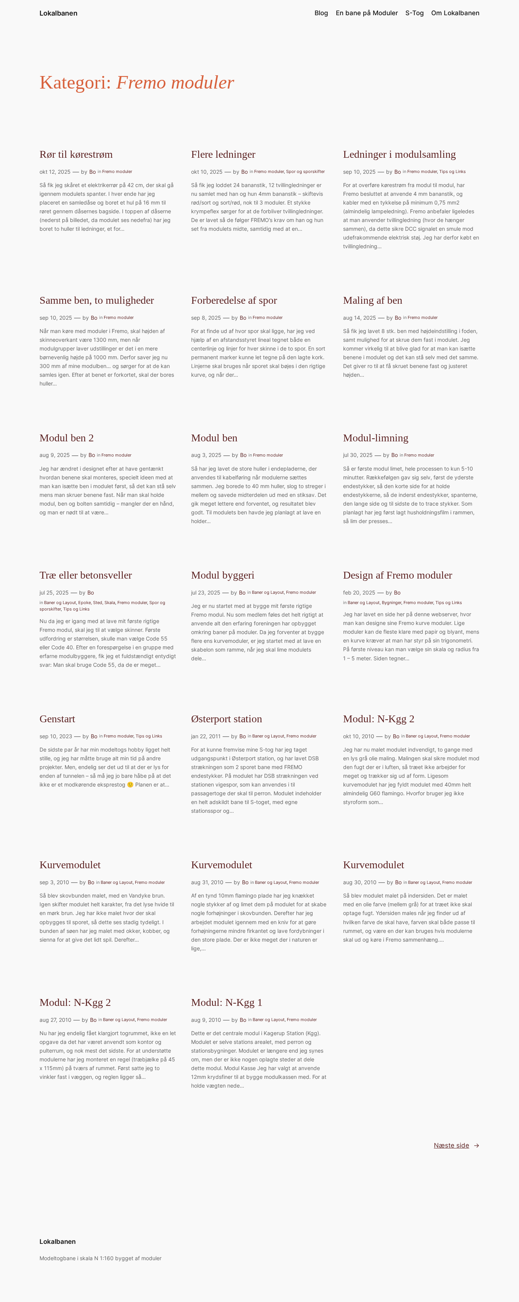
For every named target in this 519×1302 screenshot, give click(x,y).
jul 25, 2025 (54, 592)
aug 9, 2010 (206, 1020)
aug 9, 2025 (55, 455)
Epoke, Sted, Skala (96, 602)
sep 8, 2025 (206, 317)
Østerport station (226, 719)
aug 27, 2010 (55, 1020)
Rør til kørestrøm (76, 154)
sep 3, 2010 (54, 882)
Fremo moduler (117, 171)
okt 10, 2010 (358, 736)
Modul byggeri (223, 575)
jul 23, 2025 (205, 592)
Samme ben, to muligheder (97, 300)
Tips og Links (452, 171)
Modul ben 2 (67, 438)
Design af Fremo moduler (397, 575)
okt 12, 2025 (55, 171)
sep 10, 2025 (359, 171)
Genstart (57, 719)
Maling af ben (372, 300)
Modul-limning (375, 438)
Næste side (456, 1145)
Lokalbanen (59, 13)
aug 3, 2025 (206, 455)
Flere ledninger (223, 154)
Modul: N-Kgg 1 (227, 1002)
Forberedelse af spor (234, 300)
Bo (92, 171)
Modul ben (214, 438)
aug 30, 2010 (360, 882)
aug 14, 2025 (359, 317)
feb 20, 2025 (359, 592)
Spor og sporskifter (305, 171)
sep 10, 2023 (56, 736)
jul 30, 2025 (358, 455)
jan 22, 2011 (206, 736)
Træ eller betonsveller (86, 575)
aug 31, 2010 (207, 882)
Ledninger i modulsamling (399, 154)
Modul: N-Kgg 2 (379, 719)
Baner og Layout (60, 602)
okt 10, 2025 (207, 171)
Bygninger (391, 602)
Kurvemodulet (70, 865)
